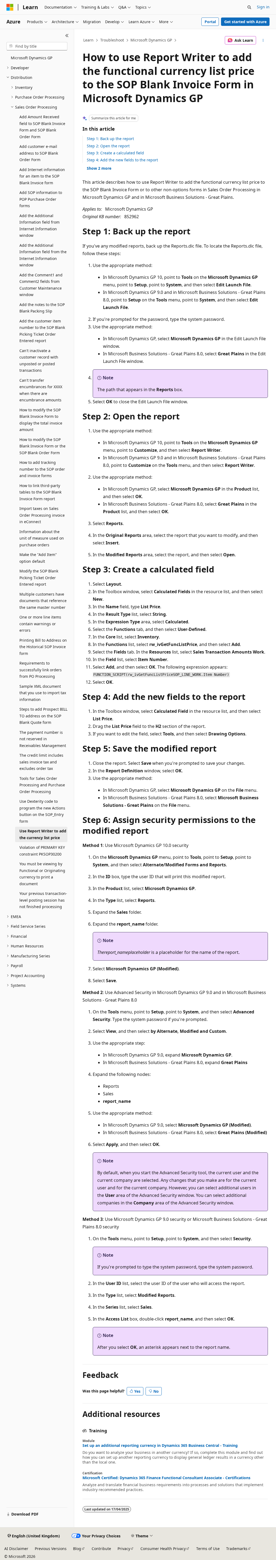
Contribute (101, 1548)
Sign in (263, 6)
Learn (88, 40)
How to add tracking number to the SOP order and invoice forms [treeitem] (42, 469)
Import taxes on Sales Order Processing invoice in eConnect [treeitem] (42, 515)
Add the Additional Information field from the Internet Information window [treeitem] (43, 255)
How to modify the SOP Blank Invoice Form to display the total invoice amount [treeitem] (40, 419)
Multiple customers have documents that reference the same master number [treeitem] (43, 601)
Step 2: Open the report (108, 145)
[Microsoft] (9, 7)
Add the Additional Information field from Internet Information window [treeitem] (39, 225)
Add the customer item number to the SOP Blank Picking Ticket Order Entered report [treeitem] (42, 330)
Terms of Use (208, 1548)
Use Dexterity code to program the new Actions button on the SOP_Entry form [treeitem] (42, 811)
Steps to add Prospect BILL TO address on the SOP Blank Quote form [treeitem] (43, 716)
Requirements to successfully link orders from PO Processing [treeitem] (40, 670)
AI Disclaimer (16, 1548)
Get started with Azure (245, 21)
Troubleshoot (112, 40)
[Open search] (249, 7)
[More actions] (263, 40)
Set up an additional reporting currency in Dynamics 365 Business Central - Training (160, 1445)
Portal (210, 21)
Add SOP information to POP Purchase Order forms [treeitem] (40, 199)
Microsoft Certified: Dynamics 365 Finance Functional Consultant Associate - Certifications (166, 1477)
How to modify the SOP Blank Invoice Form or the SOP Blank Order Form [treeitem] (42, 446)
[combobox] (36, 46)
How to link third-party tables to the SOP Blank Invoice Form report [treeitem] (40, 492)
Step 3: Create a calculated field (115, 152)
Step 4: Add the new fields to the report (122, 159)
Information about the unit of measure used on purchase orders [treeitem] (41, 538)
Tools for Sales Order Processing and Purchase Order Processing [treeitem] (42, 785)
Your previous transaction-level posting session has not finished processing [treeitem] (43, 900)
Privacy (124, 1548)
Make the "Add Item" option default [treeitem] (38, 558)
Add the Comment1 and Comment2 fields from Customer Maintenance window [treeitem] (41, 284)
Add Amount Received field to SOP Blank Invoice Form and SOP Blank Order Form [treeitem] (42, 126)
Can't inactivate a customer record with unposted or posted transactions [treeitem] (38, 360)
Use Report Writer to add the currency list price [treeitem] (42, 834)
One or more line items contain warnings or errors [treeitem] (40, 623)
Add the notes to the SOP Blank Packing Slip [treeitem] (42, 308)
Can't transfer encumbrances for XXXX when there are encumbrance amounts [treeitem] (40, 390)
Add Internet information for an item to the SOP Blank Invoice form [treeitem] (42, 176)
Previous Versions (51, 1548)
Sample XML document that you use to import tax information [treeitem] (42, 693)
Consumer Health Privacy (163, 1548)
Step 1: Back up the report (110, 138)
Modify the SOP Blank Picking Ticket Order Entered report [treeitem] (38, 577)
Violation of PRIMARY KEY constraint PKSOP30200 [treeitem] (42, 851)
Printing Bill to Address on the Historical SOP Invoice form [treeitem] (43, 647)
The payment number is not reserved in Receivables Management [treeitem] (42, 739)
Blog (77, 1548)
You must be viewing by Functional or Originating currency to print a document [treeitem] (42, 873)
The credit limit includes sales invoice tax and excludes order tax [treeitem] (41, 762)
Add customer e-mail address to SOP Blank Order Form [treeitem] (38, 153)
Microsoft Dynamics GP (151, 40)
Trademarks (236, 1548)
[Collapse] (67, 35)
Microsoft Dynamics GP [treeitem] (31, 57)
